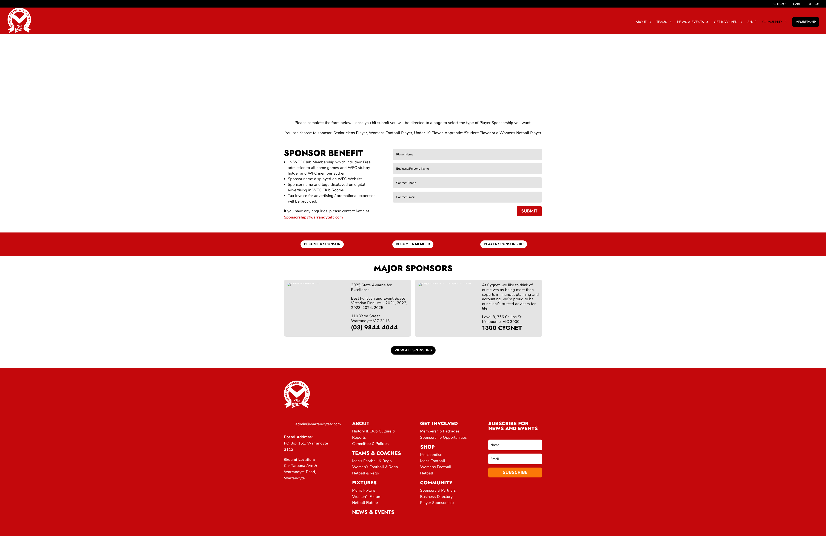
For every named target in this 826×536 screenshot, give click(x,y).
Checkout (781, 4)
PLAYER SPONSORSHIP (504, 244)
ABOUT (641, 22)
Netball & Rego (365, 473)
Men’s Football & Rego (372, 460)
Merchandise (431, 454)
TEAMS (661, 22)
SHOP (752, 22)
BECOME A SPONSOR (322, 244)
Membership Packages (440, 431)
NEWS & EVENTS (690, 22)
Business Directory (436, 496)
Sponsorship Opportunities (443, 437)
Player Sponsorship (437, 502)
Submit (529, 211)
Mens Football (432, 460)
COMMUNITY (772, 22)
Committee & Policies (370, 443)
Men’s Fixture (363, 490)
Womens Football (435, 466)
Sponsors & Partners (438, 490)
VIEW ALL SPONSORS (413, 350)
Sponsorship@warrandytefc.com (313, 217)
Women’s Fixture (366, 496)
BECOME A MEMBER (413, 244)
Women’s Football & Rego (375, 466)
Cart (796, 4)
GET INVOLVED (725, 22)
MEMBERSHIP (805, 21)
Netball (426, 473)
